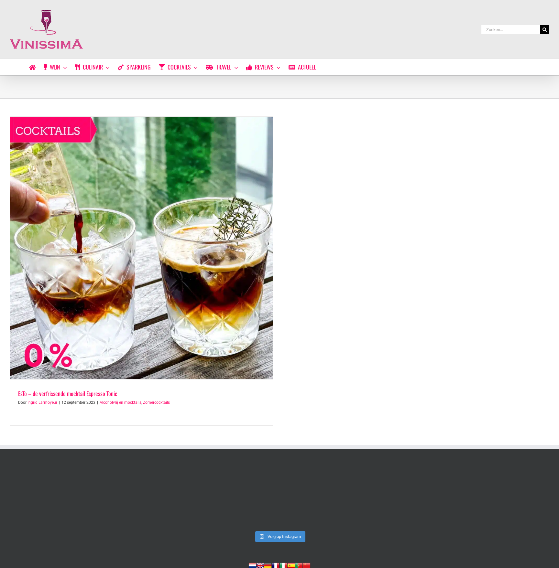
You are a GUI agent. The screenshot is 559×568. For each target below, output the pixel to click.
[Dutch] (252, 564)
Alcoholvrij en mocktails (120, 402)
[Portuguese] (299, 564)
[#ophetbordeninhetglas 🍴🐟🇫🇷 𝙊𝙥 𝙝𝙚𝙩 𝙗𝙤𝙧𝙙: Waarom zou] (62, 496)
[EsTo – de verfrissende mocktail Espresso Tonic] (141, 248)
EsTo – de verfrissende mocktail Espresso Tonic (67, 393)
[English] (260, 564)
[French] (276, 564)
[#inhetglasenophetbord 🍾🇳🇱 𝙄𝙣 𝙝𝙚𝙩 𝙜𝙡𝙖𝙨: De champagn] (388, 496)
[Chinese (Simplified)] (307, 564)
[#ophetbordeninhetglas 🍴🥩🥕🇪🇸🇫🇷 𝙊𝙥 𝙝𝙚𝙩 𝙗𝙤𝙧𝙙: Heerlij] (171, 496)
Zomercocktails (156, 402)
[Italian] (283, 564)
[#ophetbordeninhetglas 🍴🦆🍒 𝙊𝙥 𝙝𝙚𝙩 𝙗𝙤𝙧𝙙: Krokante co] (279, 496)
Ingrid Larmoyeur (42, 402)
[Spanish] (291, 564)
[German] (268, 564)
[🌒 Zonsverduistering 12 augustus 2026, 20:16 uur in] (496, 496)
